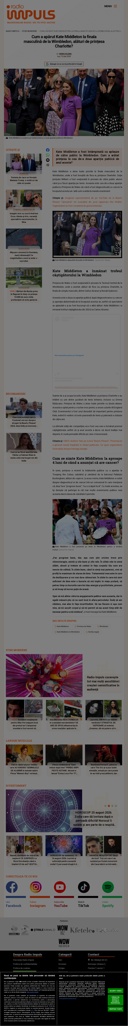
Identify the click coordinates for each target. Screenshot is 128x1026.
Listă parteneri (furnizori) (67, 998)
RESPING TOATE (115, 1009)
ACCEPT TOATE (116, 991)
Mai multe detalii (32, 992)
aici (32, 1010)
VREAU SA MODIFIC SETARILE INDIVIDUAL (115, 1000)
